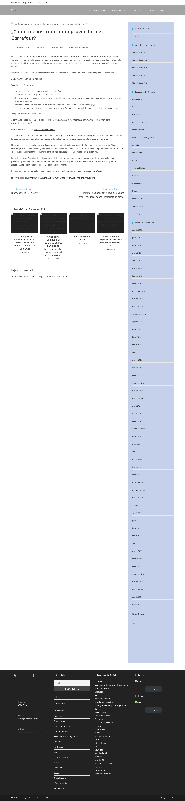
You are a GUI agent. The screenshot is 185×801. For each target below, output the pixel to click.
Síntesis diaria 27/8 (139, 52)
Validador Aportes (103, 773)
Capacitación (137, 114)
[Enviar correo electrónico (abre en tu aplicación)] (172, 2)
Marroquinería (66, 178)
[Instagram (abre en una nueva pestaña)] (161, 2)
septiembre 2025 (139, 314)
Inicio (97, 739)
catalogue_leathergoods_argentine (110, 705)
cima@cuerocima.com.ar (70, 171)
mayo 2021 (136, 604)
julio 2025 (136, 329)
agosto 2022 (137, 513)
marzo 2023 (137, 459)
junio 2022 (136, 528)
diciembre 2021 (138, 574)
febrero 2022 (137, 559)
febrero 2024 (137, 413)
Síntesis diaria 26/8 (139, 60)
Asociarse (47, 2)
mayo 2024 (136, 406)
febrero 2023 (137, 467)
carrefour (32, 178)
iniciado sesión (34, 276)
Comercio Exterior (139, 122)
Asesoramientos (102, 688)
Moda (134, 160)
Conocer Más (153, 689)
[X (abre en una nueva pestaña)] (154, 2)
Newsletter (99, 750)
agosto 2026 (137, 230)
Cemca (31, 2)
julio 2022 (136, 520)
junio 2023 (136, 436)
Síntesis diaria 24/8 (139, 75)
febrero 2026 (137, 276)
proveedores (90, 178)
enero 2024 (136, 421)
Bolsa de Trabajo (102, 698)
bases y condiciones (65, 135)
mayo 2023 (136, 444)
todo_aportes (100, 770)
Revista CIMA (100, 760)
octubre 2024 (137, 398)
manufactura (53, 178)
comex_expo (100, 712)
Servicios (99, 767)
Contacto (99, 719)
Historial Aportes (102, 736)
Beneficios (41, 47)
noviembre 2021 (138, 581)
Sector (134, 191)
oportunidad (78, 178)
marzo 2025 (137, 360)
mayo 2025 (136, 344)
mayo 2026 (136, 253)
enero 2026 (136, 283)
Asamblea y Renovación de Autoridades (112, 685)
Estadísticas (100, 729)
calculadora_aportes (104, 702)
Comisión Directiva (103, 715)
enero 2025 (136, 375)
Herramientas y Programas (143, 137)
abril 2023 (136, 451)
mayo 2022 (136, 535)
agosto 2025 (137, 321)
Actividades (137, 99)
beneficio (23, 178)
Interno (98, 746)
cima (39, 178)
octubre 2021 (137, 589)
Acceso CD (99, 681)
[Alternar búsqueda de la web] (173, 10)
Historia (135, 145)
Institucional (137, 152)
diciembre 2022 (138, 482)
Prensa (135, 175)
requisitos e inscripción (44, 129)
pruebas (98, 756)
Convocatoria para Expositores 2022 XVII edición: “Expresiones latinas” (111, 241)
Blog (24, 2)
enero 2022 (136, 566)
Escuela (38, 2)
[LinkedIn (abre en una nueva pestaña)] (165, 2)
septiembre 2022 (139, 505)
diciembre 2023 (138, 429)
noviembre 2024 (138, 390)
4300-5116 (22, 705)
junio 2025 (136, 337)
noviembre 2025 (138, 299)
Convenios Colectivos (104, 722)
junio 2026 (136, 245)
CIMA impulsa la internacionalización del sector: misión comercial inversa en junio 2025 (24, 242)
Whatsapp (97, 171)
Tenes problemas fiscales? (82, 238)
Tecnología (136, 214)
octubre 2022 (137, 497)
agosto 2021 (137, 597)
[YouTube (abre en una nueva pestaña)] (169, 2)
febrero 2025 (137, 367)
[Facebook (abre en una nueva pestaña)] (157, 2)
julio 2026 (136, 237)
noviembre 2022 (138, 490)
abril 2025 (136, 352)
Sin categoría (137, 198)
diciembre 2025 (138, 291)
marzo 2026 (137, 268)
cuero (44, 178)
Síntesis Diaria (137, 206)
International (16, 2)
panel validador (102, 753)
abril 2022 (136, 543)
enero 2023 (136, 474)
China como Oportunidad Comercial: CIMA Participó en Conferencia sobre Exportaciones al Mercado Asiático (53, 245)
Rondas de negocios (104, 763)
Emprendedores (138, 130)
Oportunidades (56, 47)
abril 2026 (136, 260)
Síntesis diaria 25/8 (139, 67)
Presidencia (137, 183)
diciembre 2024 (138, 383)
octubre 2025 (137, 306)
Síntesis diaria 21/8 (139, 83)
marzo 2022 (137, 551)
